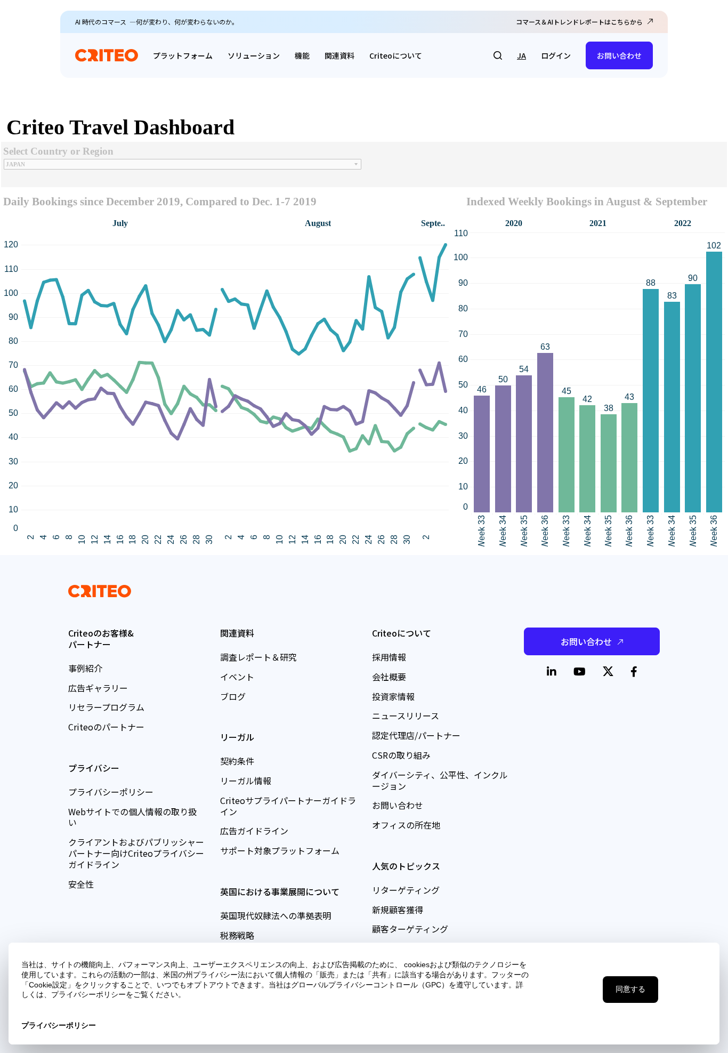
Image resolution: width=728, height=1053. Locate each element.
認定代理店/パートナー (416, 735)
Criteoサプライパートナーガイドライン (288, 806)
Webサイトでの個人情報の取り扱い (132, 817)
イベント (237, 676)
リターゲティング (406, 889)
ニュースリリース (405, 715)
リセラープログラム (106, 707)
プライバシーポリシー (110, 791)
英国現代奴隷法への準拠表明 (275, 915)
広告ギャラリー (98, 687)
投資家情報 (393, 696)
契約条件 (237, 760)
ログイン (556, 55)
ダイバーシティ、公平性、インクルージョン (440, 780)
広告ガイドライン (254, 830)
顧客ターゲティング (410, 928)
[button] (498, 55)
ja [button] (521, 55)
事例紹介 (85, 668)
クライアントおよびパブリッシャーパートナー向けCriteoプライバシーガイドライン (136, 853)
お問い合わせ (619, 55)
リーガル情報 (245, 780)
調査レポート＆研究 (258, 656)
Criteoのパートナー (106, 726)
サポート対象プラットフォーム (279, 850)
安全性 (81, 884)
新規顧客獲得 (397, 909)
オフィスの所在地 (406, 824)
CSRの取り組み (401, 755)
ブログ (233, 696)
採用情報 (389, 656)
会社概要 (389, 676)
